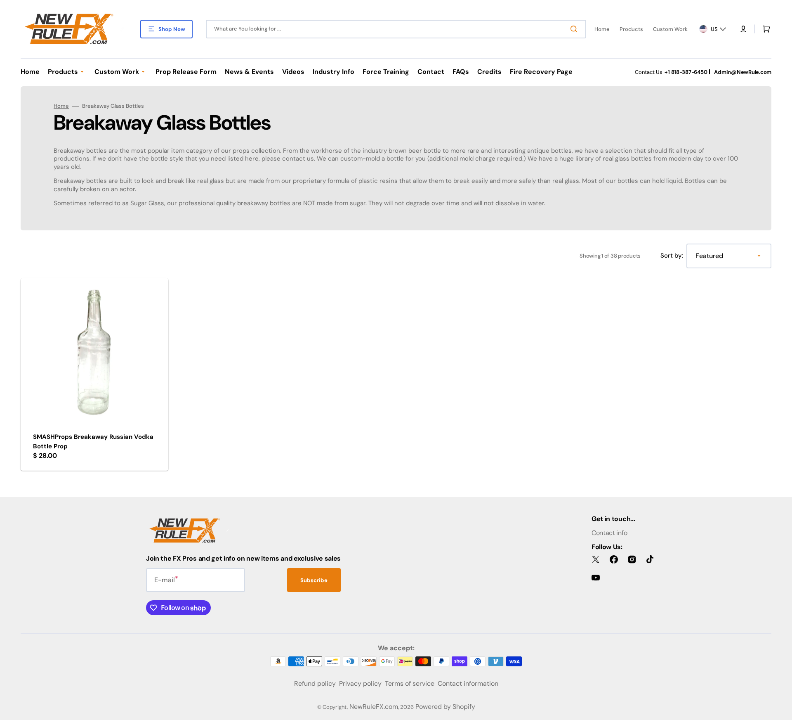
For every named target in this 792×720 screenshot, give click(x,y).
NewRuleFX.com (373, 706)
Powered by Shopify (445, 706)
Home (61, 106)
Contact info (609, 532)
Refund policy (315, 683)
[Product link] (94, 374)
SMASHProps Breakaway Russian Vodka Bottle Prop (93, 441)
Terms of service (409, 683)
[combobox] (396, 29)
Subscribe (314, 580)
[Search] (575, 29)
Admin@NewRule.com (742, 72)
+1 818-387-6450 (686, 72)
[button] (743, 29)
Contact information (468, 683)
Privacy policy (360, 683)
